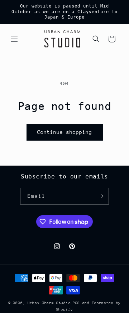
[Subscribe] (101, 196)
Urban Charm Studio (49, 303)
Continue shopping (64, 132)
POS (76, 303)
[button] (14, 39)
